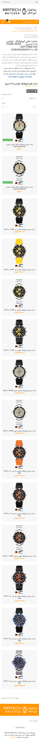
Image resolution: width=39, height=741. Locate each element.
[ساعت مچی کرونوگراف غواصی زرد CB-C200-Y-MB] (19, 293)
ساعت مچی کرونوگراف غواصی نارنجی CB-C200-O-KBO (19, 472)
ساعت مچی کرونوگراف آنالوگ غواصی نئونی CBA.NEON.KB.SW (19, 145)
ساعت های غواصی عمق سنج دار (27, 29)
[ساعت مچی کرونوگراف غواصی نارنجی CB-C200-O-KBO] (19, 454)
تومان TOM (6, 2)
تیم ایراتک (14, 737)
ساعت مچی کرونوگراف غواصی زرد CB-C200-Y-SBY (19, 350)
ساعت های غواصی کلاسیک (11, 74)
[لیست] (32, 91)
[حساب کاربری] (35, 2)
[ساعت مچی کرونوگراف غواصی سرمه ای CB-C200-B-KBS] (19, 621)
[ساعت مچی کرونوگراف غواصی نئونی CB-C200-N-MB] (19, 414)
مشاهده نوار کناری (30, 36)
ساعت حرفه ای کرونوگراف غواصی (27, 54)
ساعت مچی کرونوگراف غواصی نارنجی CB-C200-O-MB (19, 556)
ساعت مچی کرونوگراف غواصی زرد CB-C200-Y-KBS (19, 229)
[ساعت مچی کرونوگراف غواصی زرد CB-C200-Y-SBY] (19, 333)
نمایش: (4, 103)
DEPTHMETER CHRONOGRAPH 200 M (24, 48)
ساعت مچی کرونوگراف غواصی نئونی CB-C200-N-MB (19, 431)
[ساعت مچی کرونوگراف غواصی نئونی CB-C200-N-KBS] (19, 373)
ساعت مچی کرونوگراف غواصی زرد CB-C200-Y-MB (19, 310)
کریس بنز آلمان (12, 54)
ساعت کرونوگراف (29, 68)
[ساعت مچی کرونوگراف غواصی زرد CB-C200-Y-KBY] (19, 252)
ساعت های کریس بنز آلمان (23, 27)
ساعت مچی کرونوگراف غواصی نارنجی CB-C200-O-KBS (19, 514)
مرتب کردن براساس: (7, 94)
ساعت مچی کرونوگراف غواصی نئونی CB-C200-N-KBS (19, 390)
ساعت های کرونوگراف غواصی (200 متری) (24, 31)
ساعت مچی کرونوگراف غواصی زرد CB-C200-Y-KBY (19, 269)
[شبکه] (35, 91)
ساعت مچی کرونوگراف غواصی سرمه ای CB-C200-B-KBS (19, 640)
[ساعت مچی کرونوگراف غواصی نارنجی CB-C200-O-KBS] (19, 496)
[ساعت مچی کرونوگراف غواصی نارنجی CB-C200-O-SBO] (19, 579)
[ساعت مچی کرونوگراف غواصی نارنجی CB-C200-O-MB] (19, 539)
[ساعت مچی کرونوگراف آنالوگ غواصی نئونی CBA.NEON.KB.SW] (19, 127)
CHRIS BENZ (14, 44)
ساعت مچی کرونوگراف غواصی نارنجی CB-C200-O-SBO (19, 597)
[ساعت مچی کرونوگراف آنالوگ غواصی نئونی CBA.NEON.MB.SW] (19, 170)
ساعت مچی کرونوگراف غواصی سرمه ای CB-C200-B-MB (19, 682)
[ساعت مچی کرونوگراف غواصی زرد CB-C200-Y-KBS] (19, 212)
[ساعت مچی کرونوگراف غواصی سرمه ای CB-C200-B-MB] (19, 664)
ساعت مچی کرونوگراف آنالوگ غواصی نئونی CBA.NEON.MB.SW (19, 188)
